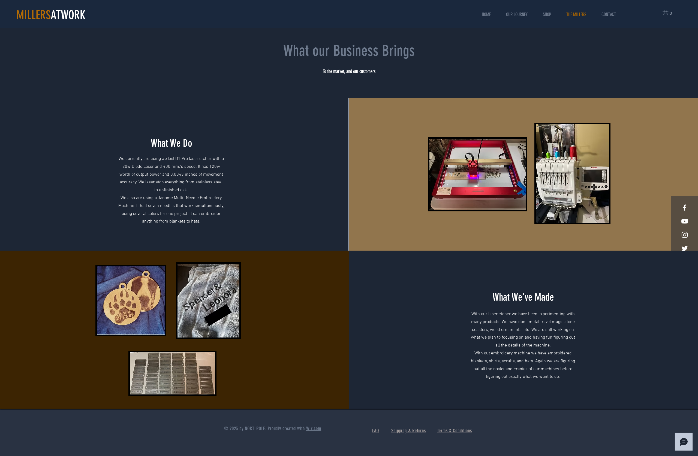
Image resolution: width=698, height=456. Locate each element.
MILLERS (33, 15)
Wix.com (313, 428)
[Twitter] (685, 248)
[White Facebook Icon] (685, 207)
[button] (669, 12)
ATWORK (68, 15)
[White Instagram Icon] (685, 235)
